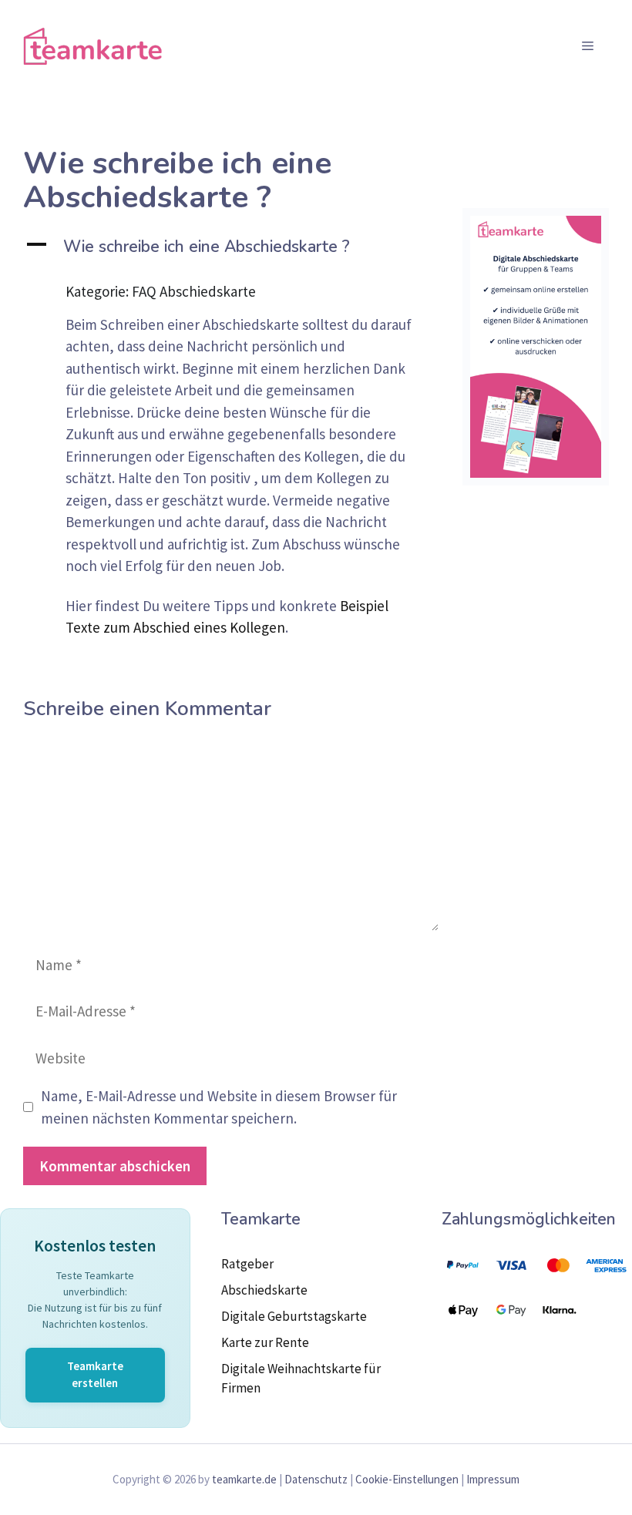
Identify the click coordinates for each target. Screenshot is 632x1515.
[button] (231, 247)
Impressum (492, 1479)
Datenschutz (316, 1479)
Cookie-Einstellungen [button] (407, 1479)
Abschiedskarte (264, 1290)
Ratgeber (247, 1263)
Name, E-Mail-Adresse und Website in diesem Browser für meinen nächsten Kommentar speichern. (219, 1107)
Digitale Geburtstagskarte (294, 1316)
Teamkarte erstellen (95, 1375)
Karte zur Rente (265, 1342)
